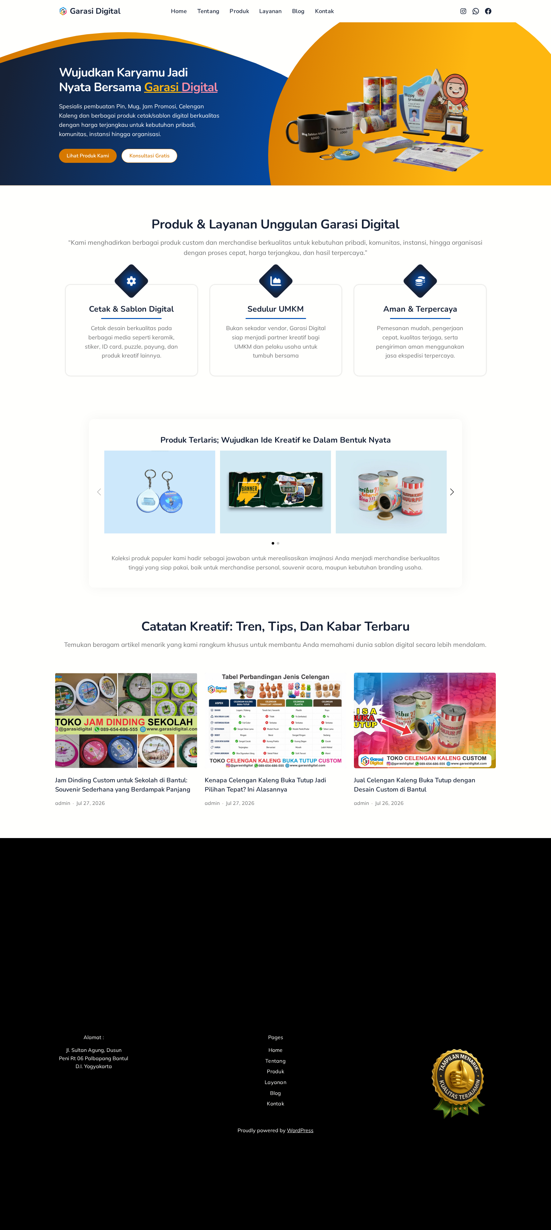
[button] (273, 543)
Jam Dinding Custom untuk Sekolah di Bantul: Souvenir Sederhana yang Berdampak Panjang (122, 785)
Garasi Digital (95, 11)
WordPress (300, 1130)
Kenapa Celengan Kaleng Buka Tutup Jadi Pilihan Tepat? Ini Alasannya (265, 785)
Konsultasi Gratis (149, 155)
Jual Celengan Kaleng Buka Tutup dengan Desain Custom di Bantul (414, 785)
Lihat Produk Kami (88, 155)
